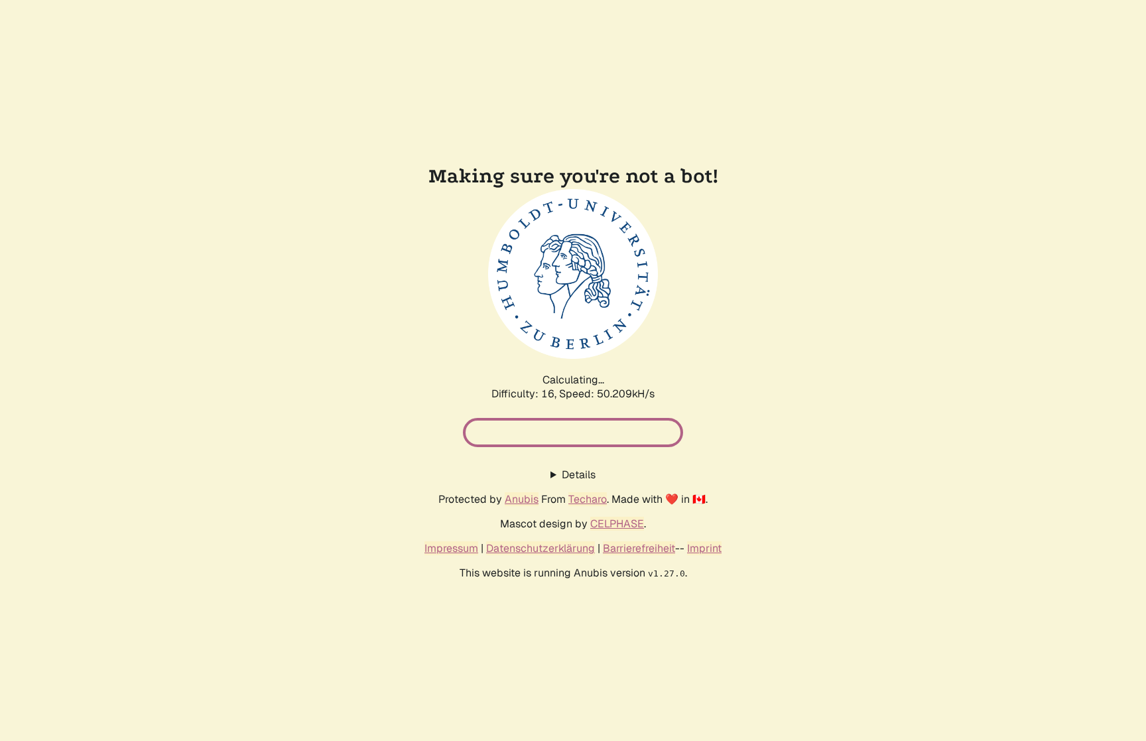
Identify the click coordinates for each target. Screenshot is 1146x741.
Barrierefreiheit (639, 548)
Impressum (451, 548)
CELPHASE (617, 524)
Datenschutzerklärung (540, 548)
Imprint (704, 548)
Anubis (522, 499)
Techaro (587, 499)
